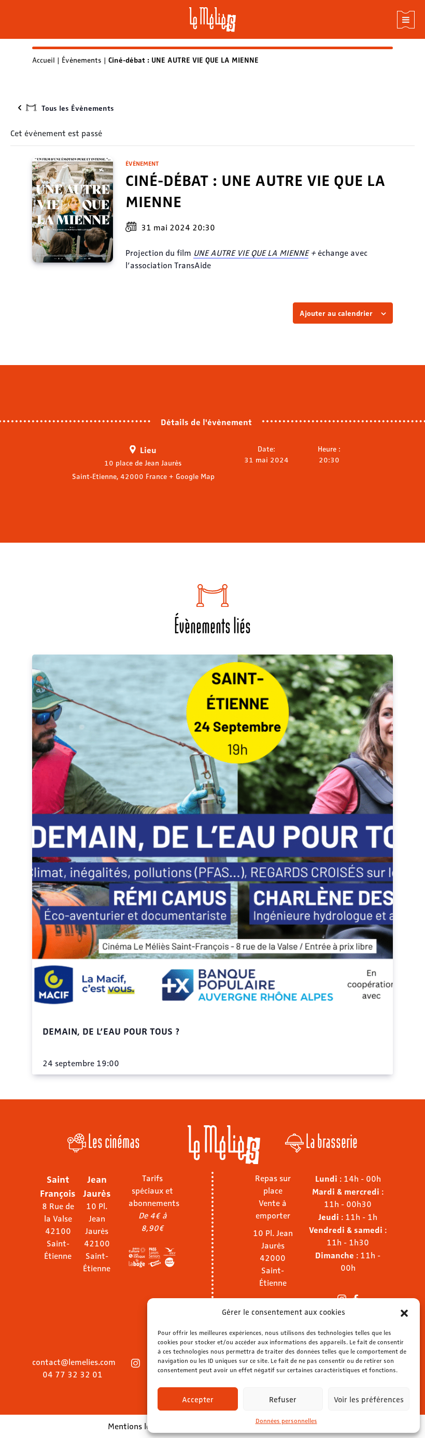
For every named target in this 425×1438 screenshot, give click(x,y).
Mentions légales (138, 1425)
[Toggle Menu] (406, 19)
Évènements (82, 59)
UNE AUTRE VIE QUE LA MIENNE (250, 252)
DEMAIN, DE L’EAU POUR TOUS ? (111, 1030)
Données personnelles (286, 1420)
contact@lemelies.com (74, 1361)
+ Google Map (192, 476)
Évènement (142, 163)
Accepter (198, 1399)
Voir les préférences (369, 1399)
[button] (404, 1311)
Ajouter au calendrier (336, 312)
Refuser (282, 1399)
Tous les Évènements (77, 107)
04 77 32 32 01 (72, 1374)
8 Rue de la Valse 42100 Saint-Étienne (58, 1230)
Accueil (43, 59)
